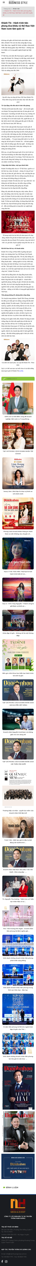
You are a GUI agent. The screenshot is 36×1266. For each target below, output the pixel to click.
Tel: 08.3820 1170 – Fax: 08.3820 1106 (13, 1257)
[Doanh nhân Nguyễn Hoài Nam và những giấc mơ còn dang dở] (18, 719)
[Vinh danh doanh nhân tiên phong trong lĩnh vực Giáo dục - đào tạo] (18, 975)
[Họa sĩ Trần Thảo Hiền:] (18, 553)
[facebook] (2, 1261)
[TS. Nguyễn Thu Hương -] (18, 886)
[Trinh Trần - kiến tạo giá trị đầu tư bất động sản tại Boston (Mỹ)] (18, 827)
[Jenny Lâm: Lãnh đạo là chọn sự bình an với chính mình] (18, 473)
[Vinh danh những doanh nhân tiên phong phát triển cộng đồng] (18, 945)
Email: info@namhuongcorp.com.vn (13, 1254)
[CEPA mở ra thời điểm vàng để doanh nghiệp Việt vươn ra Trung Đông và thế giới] (18, 398)
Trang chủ (7, 9)
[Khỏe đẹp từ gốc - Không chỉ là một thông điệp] (18, 620)
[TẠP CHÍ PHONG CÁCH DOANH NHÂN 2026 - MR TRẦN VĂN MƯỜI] (18, 749)
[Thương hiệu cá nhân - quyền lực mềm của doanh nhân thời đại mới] (18, 788)
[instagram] (6, 1261)
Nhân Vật (16, 9)
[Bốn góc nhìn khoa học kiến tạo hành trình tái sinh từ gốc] (18, 655)
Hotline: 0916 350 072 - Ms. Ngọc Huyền (15, 1234)
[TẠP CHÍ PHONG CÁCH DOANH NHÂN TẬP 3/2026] (18, 436)
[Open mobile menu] (4, 2)
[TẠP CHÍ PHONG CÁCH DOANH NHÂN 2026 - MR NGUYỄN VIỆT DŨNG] (18, 690)
